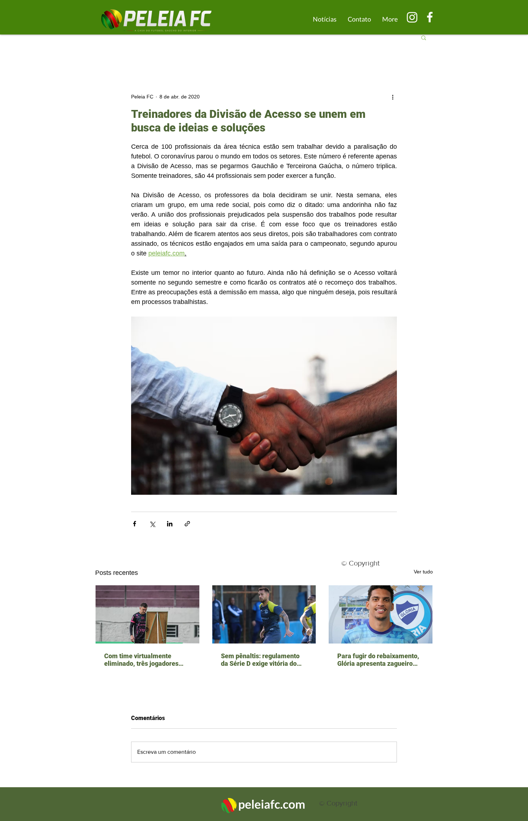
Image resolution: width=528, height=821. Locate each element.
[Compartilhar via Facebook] (134, 523)
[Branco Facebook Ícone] (430, 17)
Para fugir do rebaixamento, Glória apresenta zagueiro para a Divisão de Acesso (378, 659)
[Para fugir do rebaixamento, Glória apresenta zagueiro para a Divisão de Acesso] (380, 614)
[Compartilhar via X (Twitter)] (152, 523)
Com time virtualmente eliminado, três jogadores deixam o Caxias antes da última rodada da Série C (141, 659)
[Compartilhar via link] (187, 523)
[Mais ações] (392, 96)
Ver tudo (423, 572)
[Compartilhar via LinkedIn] (169, 523)
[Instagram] (412, 17)
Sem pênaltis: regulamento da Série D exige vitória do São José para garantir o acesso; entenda (260, 659)
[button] (423, 37)
